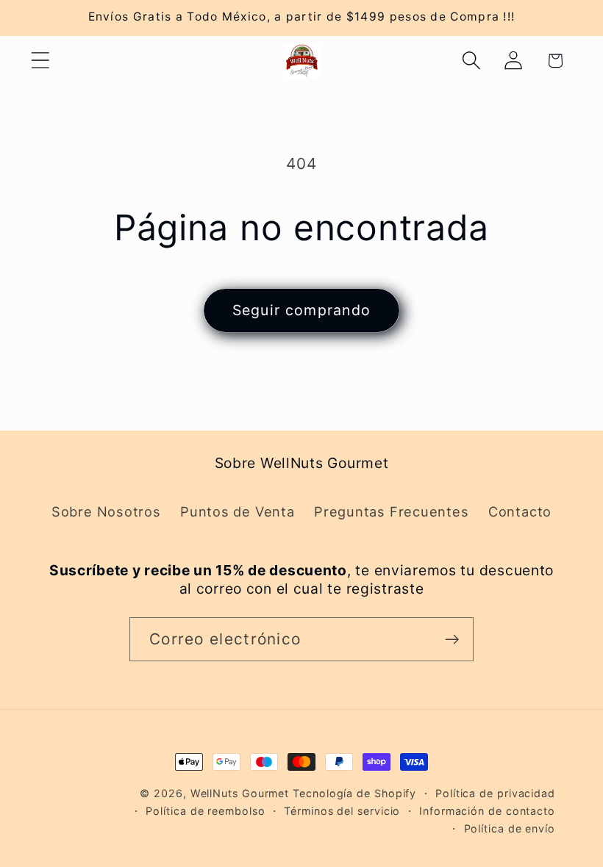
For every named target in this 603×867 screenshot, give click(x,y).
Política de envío (509, 828)
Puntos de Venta (237, 511)
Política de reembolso (205, 811)
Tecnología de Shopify (354, 793)
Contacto (520, 511)
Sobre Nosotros (106, 511)
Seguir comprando (301, 310)
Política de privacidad (495, 793)
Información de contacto (487, 811)
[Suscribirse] (452, 639)
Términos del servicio (342, 811)
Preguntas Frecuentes (391, 511)
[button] (40, 61)
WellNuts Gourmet (240, 793)
